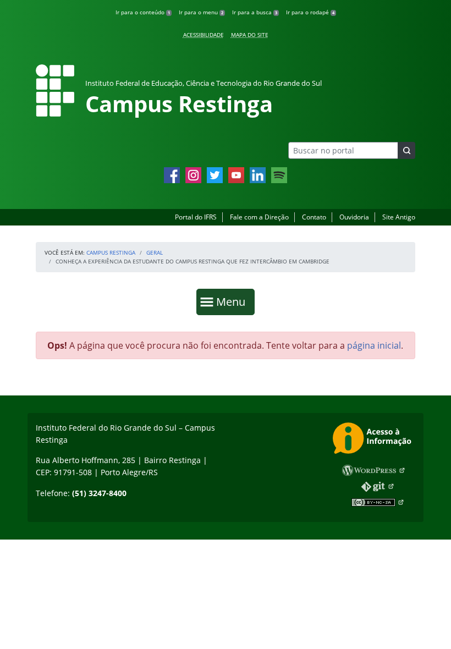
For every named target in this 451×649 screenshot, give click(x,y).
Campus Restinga (110, 252)
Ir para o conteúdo (143, 12)
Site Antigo (398, 217)
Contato (314, 217)
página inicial (374, 345)
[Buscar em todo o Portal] (406, 150)
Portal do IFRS (196, 217)
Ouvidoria (354, 217)
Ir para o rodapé (310, 12)
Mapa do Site (249, 34)
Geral (154, 252)
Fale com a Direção (259, 217)
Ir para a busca (254, 12)
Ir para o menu (201, 12)
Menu (233, 301)
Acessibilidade (203, 34)
